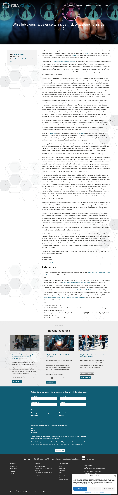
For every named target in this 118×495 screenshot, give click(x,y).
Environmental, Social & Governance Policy (36, 491)
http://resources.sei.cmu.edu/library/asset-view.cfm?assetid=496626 (71, 290)
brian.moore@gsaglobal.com (50, 262)
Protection (35, 415)
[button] (114, 476)
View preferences (109, 488)
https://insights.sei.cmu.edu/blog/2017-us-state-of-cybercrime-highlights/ (65, 297)
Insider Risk (48, 378)
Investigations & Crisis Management (42, 413)
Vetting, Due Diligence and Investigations (61, 378)
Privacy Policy (95, 492)
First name (34, 396)
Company (63, 402)
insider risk (87, 53)
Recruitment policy (52, 491)
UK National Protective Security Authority (63, 61)
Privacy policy (13, 491)
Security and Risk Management (87, 373)
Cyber (62, 415)
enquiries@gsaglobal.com (68, 459)
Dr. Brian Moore (18, 54)
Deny (94, 488)
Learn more (60, 444)
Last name (63, 396)
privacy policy (55, 438)
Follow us (90, 459)
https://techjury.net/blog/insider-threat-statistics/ (76, 282)
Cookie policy (21, 491)
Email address (35, 402)
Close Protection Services (22, 59)
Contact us (101, 492)
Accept (80, 488)
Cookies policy (87, 492)
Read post (16, 381)
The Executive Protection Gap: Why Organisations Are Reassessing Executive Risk (23, 356)
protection (82, 133)
